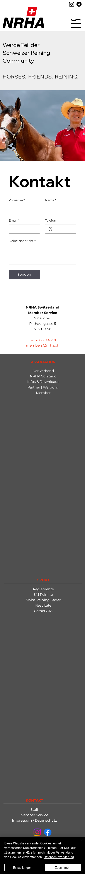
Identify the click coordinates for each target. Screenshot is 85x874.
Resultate (43, 605)
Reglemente (43, 589)
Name (50, 200)
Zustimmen (62, 867)
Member (43, 393)
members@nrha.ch (42, 345)
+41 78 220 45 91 (42, 340)
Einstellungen (22, 867)
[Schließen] (79, 842)
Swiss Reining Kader (43, 600)
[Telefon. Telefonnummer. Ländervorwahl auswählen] (52, 229)
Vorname (17, 200)
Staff (34, 809)
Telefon (50, 220)
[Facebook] (79, 4)
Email (14, 220)
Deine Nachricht (22, 241)
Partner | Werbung (43, 387)
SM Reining (43, 594)
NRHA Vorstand (43, 376)
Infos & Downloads (43, 382)
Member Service (34, 815)
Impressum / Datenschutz (34, 820)
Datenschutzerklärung (59, 857)
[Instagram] (71, 4)
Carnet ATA (43, 611)
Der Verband (43, 371)
